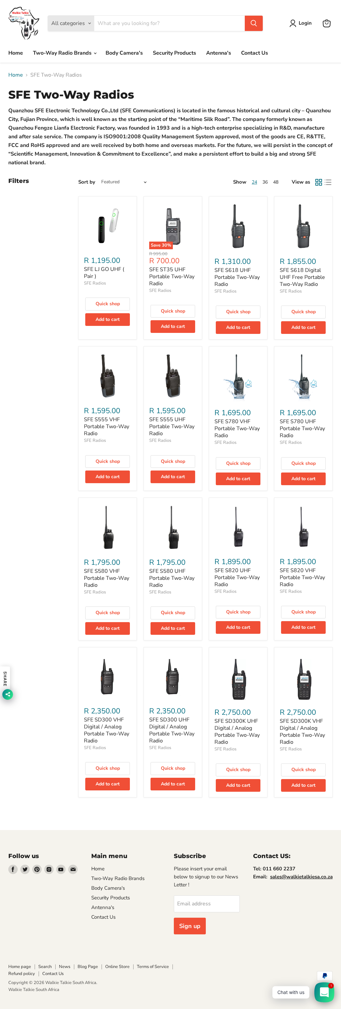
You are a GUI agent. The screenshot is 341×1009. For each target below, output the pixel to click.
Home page (19, 967)
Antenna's (218, 53)
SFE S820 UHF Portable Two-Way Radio (237, 577)
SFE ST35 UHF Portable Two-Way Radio (171, 276)
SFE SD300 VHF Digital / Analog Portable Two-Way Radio (106, 730)
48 (275, 182)
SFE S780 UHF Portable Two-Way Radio (302, 428)
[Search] (254, 23)
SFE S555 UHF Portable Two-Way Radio (171, 426)
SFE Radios (95, 283)
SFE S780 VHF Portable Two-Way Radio (237, 428)
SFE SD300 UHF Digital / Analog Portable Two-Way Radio (171, 730)
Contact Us (254, 53)
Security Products (174, 53)
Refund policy (21, 974)
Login (305, 23)
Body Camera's (124, 53)
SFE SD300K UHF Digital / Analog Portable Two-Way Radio (237, 731)
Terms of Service (153, 967)
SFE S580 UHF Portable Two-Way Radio (171, 578)
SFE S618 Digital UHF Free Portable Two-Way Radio (302, 277)
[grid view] (318, 182)
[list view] (328, 182)
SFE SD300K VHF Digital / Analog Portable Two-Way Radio (302, 731)
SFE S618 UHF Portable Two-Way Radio (237, 277)
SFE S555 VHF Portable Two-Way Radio (106, 426)
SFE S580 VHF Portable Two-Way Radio (106, 578)
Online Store (117, 967)
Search (45, 967)
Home (15, 53)
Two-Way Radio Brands (63, 53)
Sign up (189, 926)
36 (265, 182)
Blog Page (88, 967)
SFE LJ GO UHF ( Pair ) (104, 273)
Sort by (86, 182)
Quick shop (108, 304)
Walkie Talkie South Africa (33, 990)
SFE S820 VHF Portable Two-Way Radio (302, 577)
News (64, 967)
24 (254, 182)
